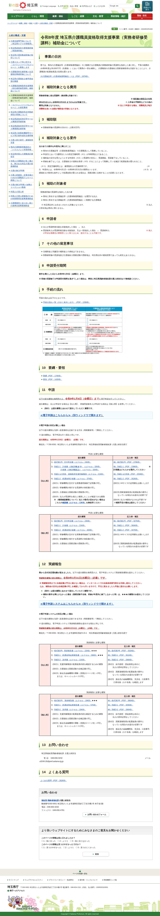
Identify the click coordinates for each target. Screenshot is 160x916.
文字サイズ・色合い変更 (69, 6)
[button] (142, 19)
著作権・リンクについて (89, 880)
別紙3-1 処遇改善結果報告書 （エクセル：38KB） (76, 655)
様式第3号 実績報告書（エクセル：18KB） (73, 701)
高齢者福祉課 (53, 800)
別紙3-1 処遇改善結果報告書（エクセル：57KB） (75, 705)
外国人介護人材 (17, 192)
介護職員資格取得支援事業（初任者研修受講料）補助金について (22, 88)
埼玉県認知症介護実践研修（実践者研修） (22, 49)
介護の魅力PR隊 (17, 171)
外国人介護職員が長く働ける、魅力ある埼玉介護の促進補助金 (22, 163)
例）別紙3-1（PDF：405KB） (120, 705)
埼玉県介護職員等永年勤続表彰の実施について (22, 113)
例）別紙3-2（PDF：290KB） (120, 710)
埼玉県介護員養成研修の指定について (22, 56)
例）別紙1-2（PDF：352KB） (126, 479)
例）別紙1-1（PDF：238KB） (126, 467)
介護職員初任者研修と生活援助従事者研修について (22, 73)
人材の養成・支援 (46, 23)
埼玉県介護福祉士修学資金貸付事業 (22, 80)
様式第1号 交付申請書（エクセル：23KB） (72, 521)
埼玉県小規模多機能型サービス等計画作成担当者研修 (22, 134)
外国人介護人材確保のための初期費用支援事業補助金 (22, 197)
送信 (97, 854)
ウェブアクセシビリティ (34, 880)
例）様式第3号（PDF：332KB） (121, 651)
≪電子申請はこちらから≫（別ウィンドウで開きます (70, 415)
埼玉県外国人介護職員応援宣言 (22, 155)
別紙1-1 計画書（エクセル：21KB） (70, 525)
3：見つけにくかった (87, 847)
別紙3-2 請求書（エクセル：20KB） (70, 710)
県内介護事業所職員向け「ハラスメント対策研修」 (22, 148)
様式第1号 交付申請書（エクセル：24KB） (72, 462)
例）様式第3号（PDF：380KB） (121, 701)
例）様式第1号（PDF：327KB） (127, 521)
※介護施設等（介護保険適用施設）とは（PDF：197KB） (64, 76)
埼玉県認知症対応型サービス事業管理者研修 (22, 120)
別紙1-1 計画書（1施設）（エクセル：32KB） (77, 467)
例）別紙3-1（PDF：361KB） (120, 655)
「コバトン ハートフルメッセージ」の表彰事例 (22, 106)
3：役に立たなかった (81, 841)
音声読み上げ (87, 6)
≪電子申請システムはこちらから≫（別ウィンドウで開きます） (77, 603)
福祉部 (44, 800)
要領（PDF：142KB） (52, 379)
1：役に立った (49, 841)
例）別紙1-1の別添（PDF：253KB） (129, 474)
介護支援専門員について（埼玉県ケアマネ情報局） (22, 42)
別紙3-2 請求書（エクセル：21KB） (70, 660)
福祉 (30, 23)
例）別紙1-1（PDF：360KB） (126, 525)
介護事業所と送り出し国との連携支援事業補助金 (22, 204)
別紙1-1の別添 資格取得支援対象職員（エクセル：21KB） (79, 474)
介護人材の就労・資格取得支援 (22, 141)
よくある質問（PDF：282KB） (53, 781)
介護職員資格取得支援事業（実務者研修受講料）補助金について (22, 98)
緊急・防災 (142, 16)
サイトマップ (14, 880)
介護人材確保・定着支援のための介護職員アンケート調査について (22, 177)
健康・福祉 (23, 23)
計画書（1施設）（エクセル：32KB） (80, 470)
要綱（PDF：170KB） (52, 376)
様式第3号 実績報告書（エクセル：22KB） (72, 651)
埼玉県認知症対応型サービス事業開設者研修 (22, 127)
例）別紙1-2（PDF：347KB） (126, 530)
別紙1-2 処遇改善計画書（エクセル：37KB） (73, 479)
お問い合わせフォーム (96, 814)
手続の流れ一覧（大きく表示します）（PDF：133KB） (66, 302)
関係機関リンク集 (110, 880)
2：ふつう (64, 841)
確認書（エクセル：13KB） (74, 503)
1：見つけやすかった (52, 847)
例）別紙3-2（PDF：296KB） (120, 660)
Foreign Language (49, 6)
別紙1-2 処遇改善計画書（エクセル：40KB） (73, 530)
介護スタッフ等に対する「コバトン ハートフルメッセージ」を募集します (22, 64)
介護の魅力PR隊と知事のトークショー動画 (21, 186)
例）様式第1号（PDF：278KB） (127, 462)
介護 (36, 23)
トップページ (12, 23)
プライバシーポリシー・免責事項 (61, 880)
